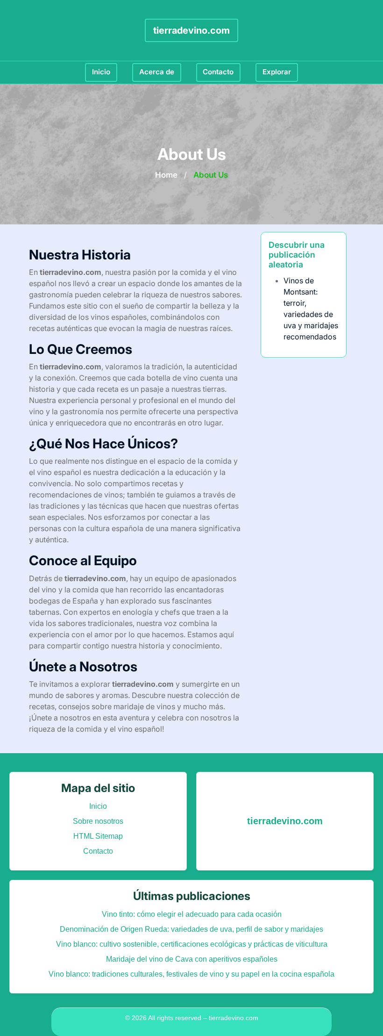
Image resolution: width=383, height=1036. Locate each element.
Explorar (276, 71)
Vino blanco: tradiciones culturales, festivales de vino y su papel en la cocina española (191, 974)
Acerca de (156, 71)
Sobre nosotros (98, 821)
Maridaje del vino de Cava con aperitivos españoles (191, 959)
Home (166, 175)
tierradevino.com (191, 30)
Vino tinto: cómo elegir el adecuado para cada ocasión (192, 914)
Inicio (101, 71)
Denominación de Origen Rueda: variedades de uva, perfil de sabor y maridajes (191, 929)
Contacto (218, 71)
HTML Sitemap (98, 836)
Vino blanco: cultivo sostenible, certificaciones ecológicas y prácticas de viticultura (191, 944)
